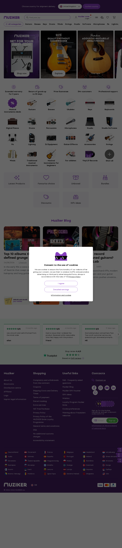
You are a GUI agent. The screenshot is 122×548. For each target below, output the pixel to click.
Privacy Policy (74, 276)
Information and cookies (61, 295)
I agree (61, 283)
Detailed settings (61, 289)
